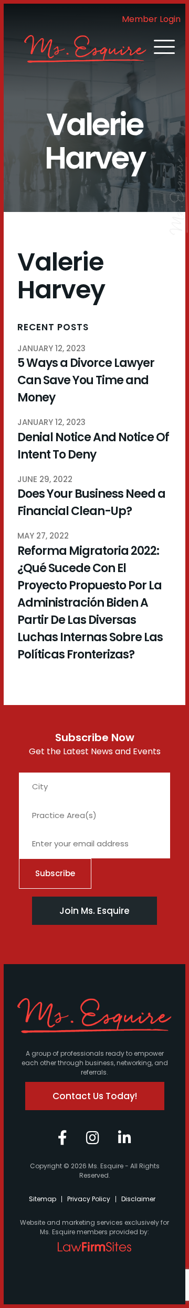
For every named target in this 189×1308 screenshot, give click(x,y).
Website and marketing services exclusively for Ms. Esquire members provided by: (94, 1227)
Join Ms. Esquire (94, 910)
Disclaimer (138, 1198)
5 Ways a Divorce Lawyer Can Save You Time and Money (85, 380)
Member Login (151, 19)
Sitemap (42, 1198)
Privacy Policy (88, 1198)
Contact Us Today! (94, 1096)
